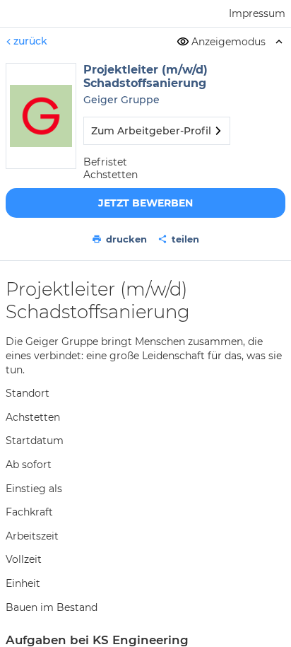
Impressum (257, 13)
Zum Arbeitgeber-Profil (151, 130)
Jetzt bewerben (145, 203)
